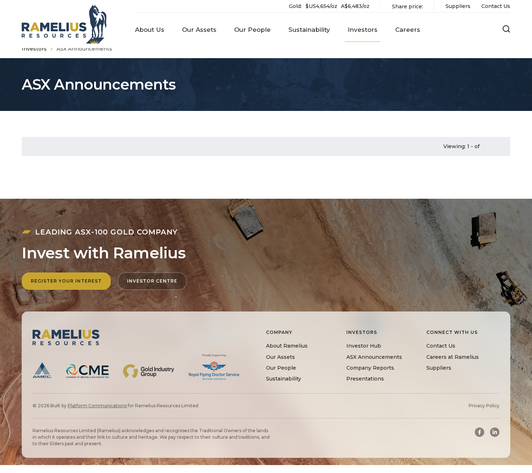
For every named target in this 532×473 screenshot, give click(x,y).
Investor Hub (363, 346)
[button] (149, 30)
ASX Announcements (374, 356)
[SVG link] (64, 24)
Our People (281, 367)
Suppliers (458, 6)
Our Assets (280, 356)
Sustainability (283, 378)
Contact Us (495, 6)
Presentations (365, 378)
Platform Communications (97, 405)
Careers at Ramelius (452, 356)
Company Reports (370, 367)
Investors (34, 49)
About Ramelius (287, 346)
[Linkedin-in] (494, 432)
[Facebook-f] (479, 432)
